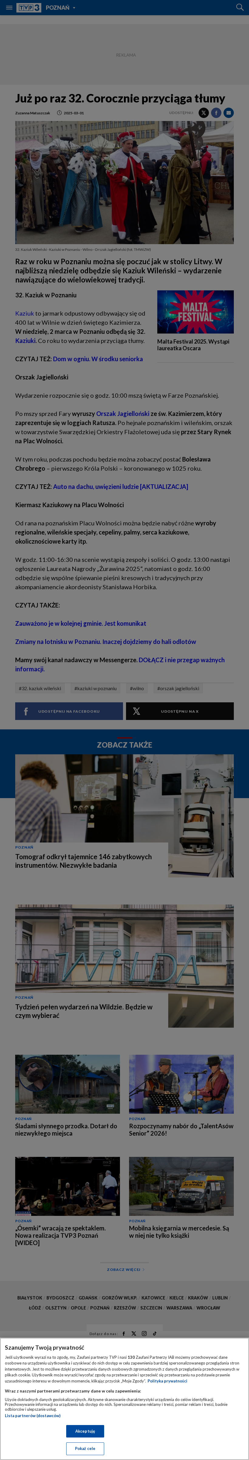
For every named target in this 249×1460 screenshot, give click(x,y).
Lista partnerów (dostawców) (32, 1415)
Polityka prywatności (167, 1381)
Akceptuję (85, 1431)
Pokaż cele (85, 1448)
